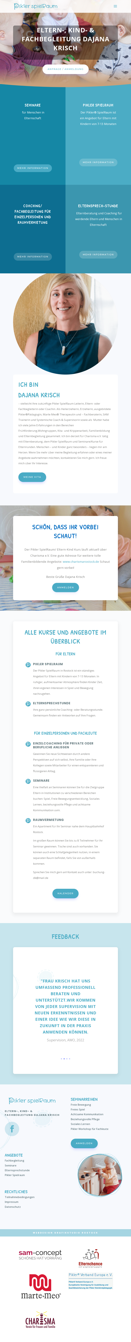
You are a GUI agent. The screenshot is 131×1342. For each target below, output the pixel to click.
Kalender (65, 893)
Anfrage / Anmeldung (66, 69)
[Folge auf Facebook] (12, 1129)
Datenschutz (13, 1207)
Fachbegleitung (14, 1160)
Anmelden (65, 587)
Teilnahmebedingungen (20, 1197)
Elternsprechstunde (17, 1170)
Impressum (11, 1202)
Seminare (10, 1165)
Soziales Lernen (80, 1124)
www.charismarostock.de (81, 562)
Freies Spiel (78, 1109)
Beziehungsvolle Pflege (85, 1119)
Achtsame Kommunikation (87, 1114)
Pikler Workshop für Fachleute (89, 1129)
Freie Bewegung (81, 1104)
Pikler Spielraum (15, 1175)
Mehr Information (32, 168)
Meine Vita (32, 477)
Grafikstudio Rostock (76, 1232)
